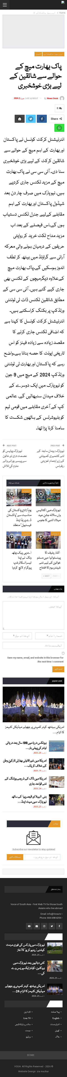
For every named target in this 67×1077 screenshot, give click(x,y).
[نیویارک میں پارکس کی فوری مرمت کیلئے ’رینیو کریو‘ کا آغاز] (55, 948)
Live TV (27, 1018)
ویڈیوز (28, 1037)
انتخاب (55, 491)
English (56, 1018)
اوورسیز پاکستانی (53, 54)
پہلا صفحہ (55, 1012)
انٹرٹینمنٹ (54, 1024)
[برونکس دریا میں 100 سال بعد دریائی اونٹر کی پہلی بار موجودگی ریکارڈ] (56, 746)
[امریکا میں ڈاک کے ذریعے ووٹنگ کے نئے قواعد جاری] (56, 782)
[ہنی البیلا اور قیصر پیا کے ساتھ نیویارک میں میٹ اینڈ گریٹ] (56, 800)
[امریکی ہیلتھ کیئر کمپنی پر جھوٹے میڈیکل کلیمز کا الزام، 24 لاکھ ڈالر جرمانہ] (33, 704)
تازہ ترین (27, 1012)
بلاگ (57, 1037)
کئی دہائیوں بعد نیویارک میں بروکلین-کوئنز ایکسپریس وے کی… (28, 968)
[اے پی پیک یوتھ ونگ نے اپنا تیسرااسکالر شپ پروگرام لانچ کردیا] (18, 540)
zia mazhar (43, 1071)
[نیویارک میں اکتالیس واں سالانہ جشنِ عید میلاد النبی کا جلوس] (48, 497)
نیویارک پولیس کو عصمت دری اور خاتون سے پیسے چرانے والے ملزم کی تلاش (15, 459)
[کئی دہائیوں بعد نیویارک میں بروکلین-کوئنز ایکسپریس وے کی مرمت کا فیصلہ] (55, 966)
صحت (28, 1030)
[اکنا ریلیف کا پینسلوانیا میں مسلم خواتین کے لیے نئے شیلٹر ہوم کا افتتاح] (48, 540)
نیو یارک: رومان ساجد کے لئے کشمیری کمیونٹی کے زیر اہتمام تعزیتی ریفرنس (50, 459)
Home (31, 1055)
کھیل (38, 54)
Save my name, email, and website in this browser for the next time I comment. (35, 659)
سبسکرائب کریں (15, 857)
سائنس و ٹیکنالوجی (23, 1024)
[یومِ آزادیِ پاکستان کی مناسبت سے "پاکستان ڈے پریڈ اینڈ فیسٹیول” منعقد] (18, 497)
